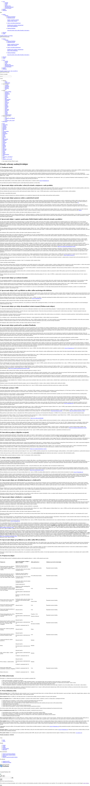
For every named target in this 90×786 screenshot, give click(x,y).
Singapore (7, 88)
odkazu (80, 210)
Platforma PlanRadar (11, 16)
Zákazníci (4, 32)
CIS (5, 89)
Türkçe (6, 113)
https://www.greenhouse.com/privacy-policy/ (8, 536)
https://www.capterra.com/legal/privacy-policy (67, 246)
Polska (6, 104)
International (4, 121)
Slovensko (7, 109)
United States (7, 82)
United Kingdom (8, 114)
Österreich (7, 102)
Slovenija (7, 110)
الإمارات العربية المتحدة (9, 120)
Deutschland (7, 93)
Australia (6, 85)
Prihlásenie (4, 10)
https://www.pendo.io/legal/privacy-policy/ (38, 448)
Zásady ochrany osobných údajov (8, 754)
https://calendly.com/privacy (69, 255)
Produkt (4, 14)
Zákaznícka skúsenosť (9, 7)
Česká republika (8, 91)
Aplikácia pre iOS (5, 761)
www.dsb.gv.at (79, 732)
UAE (6, 119)
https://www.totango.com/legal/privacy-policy (78, 427)
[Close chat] (4, 776)
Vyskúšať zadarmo (3, 35)
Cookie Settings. (86, 783)
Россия (6, 103)
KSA (6, 117)
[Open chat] (1, 780)
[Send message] (12, 778)
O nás (3, 1)
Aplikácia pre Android (6, 762)
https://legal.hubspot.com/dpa (56, 410)
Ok (1, 785)
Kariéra (6, 3)
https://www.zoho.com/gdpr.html (37, 418)
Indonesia (7, 87)
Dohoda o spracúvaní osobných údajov (10, 757)
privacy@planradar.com (44, 180)
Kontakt (6, 2)
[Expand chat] (1, 776)
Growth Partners (8, 8)
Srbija (6, 108)
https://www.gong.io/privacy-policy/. (37, 469)
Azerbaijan (7, 86)
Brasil (6, 81)
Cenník (3, 33)
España (6, 94)
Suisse (6, 111)
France (6, 96)
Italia (6, 98)
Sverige (6, 112)
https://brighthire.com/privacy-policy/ (7, 527)
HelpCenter (4, 749)
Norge (6, 101)
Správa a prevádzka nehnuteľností (15, 25)
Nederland (7, 100)
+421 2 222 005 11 (14, 70)
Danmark (7, 92)
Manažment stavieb (13, 19)
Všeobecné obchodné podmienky (8, 753)
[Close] (13, 781)
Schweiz (6, 107)
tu (78, 202)
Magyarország (7, 99)
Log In (8, 35)
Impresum (4, 756)
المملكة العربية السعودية (10, 118)
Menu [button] (11, 35)
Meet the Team (8, 5)
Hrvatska (6, 97)
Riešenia (6, 15)
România (6, 105)
